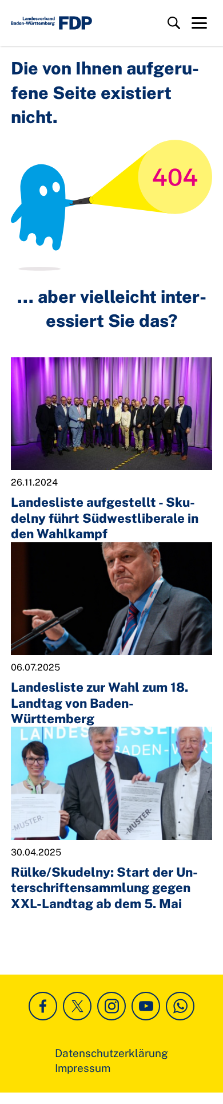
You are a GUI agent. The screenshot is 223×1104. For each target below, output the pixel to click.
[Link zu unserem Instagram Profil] (111, 1006)
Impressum (82, 1068)
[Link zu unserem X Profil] (77, 1006)
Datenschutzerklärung (111, 1053)
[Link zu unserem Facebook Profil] (43, 1006)
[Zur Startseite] (51, 23)
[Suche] (174, 23)
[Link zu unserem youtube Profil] (146, 1006)
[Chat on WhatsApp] (180, 1006)
